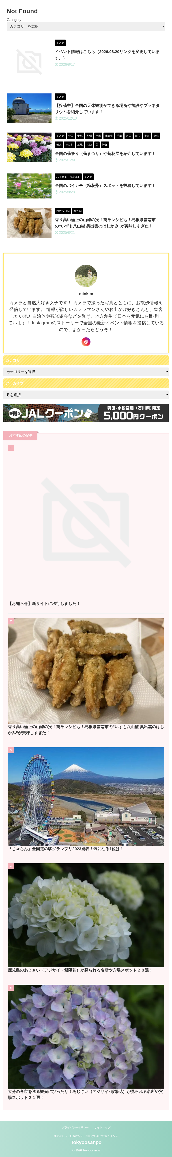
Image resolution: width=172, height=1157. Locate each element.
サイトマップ (102, 1127)
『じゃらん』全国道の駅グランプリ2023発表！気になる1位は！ (66, 849)
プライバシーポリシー (75, 1127)
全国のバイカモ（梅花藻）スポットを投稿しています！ (105, 185)
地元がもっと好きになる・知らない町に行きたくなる (86, 1136)
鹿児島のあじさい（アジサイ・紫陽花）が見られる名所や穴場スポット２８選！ (82, 970)
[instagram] (86, 341)
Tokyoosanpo (86, 1142)
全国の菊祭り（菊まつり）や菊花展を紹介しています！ (105, 153)
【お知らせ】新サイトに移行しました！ (44, 603)
